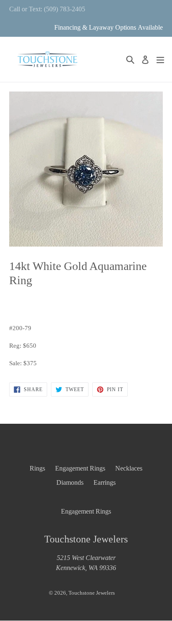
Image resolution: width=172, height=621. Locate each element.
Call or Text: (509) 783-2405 (47, 9)
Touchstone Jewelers (91, 593)
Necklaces (128, 468)
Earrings (105, 482)
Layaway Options (112, 27)
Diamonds (69, 482)
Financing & (71, 27)
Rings (37, 468)
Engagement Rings (80, 468)
